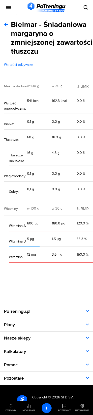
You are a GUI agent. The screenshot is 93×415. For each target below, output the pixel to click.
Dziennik (10, 410)
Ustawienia (82, 410)
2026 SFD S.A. (63, 397)
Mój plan (28, 410)
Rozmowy (64, 410)
